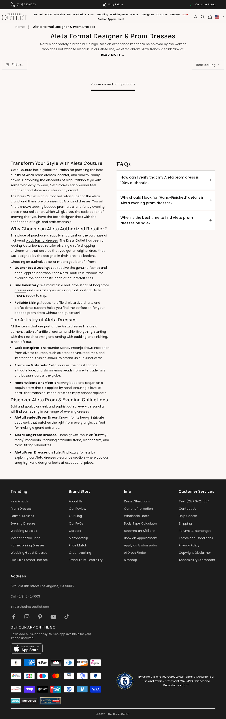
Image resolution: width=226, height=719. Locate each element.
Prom (91, 14)
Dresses (175, 14)
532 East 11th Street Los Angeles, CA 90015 (42, 586)
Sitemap (130, 560)
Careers (75, 531)
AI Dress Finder (135, 552)
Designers (148, 14)
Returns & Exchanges (195, 531)
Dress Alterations (137, 501)
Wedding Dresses (24, 531)
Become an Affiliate (139, 531)
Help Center (188, 516)
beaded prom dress (59, 206)
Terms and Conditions (196, 538)
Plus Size (59, 14)
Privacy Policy (189, 545)
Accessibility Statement (197, 560)
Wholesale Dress (136, 516)
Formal (38, 14)
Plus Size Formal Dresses (29, 560)
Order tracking (80, 552)
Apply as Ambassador (140, 545)
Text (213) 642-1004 (194, 501)
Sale (185, 14)
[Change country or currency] (219, 17)
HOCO (48, 14)
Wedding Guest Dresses (125, 14)
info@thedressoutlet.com (30, 606)
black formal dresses (42, 240)
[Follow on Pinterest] (40, 617)
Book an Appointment (141, 538)
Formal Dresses (22, 516)
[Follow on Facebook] (14, 617)
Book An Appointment (111, 19)
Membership (78, 538)
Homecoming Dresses (28, 545)
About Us (76, 501)
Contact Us (187, 508)
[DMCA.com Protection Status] (24, 701)
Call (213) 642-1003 (25, 596)
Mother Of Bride (76, 14)
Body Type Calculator (140, 523)
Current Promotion (138, 508)
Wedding (102, 14)
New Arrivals (20, 501)
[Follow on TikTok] (67, 617)
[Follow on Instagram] (27, 617)
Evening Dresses (23, 523)
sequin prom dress (29, 388)
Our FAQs (76, 523)
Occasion (162, 14)
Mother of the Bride (25, 538)
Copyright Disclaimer (195, 552)
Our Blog (75, 516)
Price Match (78, 545)
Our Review (77, 508)
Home (20, 27)
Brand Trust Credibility (86, 560)
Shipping (185, 523)
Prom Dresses (21, 508)
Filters (17, 64)
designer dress (72, 217)
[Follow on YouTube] (53, 617)
